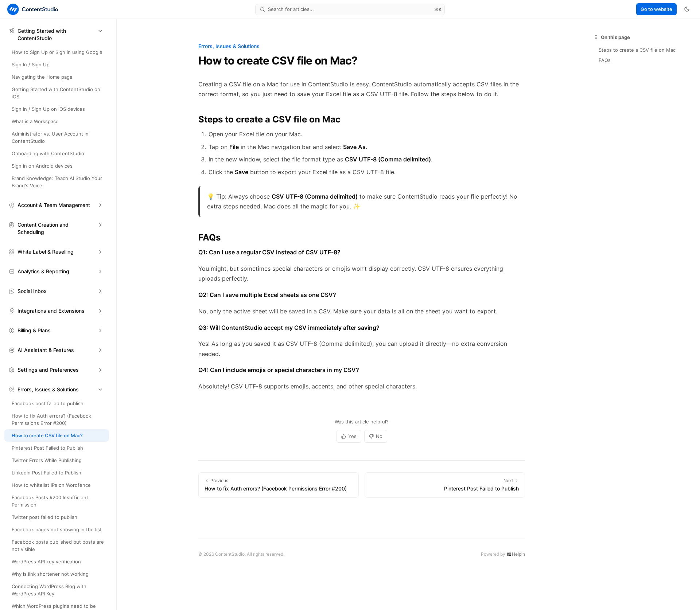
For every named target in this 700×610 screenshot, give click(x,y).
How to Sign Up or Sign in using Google (57, 52)
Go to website (656, 9)
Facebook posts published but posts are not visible (58, 545)
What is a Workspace (35, 121)
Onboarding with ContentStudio (48, 153)
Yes (352, 436)
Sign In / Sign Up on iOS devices (48, 109)
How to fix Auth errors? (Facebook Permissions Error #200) (51, 419)
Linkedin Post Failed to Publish (46, 473)
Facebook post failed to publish (47, 403)
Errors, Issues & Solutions (229, 46)
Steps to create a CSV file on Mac (637, 50)
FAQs (605, 60)
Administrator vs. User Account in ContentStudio (50, 137)
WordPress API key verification (46, 561)
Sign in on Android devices (42, 166)
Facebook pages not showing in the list (57, 529)
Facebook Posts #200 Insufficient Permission (50, 501)
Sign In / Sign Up (31, 64)
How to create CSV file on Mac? (47, 435)
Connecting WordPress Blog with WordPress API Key (49, 590)
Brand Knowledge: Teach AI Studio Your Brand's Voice (57, 181)
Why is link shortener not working (50, 574)
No (379, 436)
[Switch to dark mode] (687, 9)
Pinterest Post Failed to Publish (47, 448)
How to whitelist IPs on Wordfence (51, 485)
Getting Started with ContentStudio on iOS (56, 92)
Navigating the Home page (42, 77)
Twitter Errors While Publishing (47, 460)
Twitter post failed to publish (44, 517)
